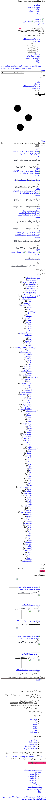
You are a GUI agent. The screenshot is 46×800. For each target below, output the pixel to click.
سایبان (29, 360)
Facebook (10, 757)
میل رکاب (27, 554)
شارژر (29, 307)
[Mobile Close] (44, 766)
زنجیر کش (27, 506)
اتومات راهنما (26, 299)
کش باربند (27, 368)
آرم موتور (27, 379)
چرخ (29, 485)
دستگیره (28, 491)
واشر (29, 345)
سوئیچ (29, 516)
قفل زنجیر (27, 366)
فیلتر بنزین (27, 436)
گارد (29, 373)
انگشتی (28, 316)
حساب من (36, 5)
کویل (29, 309)
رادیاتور (28, 499)
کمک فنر (28, 542)
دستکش (28, 356)
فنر (30, 529)
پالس (12, 66)
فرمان (29, 525)
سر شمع (28, 514)
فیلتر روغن (27, 438)
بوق (30, 466)
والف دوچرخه (31, 292)
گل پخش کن (26, 407)
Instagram (24, 757)
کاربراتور (28, 335)
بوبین (29, 301)
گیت (29, 339)
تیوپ (29, 419)
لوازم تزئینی (31, 50)
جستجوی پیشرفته (30, 748)
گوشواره (28, 548)
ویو (28, 68)
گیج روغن (27, 550)
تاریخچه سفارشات (30, 746)
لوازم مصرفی (31, 45)
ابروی (29, 381)
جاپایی (29, 478)
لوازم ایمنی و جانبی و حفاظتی (25, 347)
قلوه (29, 535)
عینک (29, 364)
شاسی (29, 521)
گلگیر (29, 546)
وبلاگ (38, 9)
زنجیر (29, 426)
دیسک (29, 421)
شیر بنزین (27, 523)
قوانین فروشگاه (34, 11)
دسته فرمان (26, 392)
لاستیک (28, 442)
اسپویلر (28, 453)
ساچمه (28, 510)
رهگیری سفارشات (33, 56)
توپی (29, 476)
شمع (29, 430)
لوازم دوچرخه (7, 68)
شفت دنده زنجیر (25, 333)
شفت (29, 330)
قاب (29, 531)
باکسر (5, 66)
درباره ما (34, 740)
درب (29, 489)
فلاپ (29, 527)
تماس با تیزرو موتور (33, 58)
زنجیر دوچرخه (31, 286)
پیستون (28, 320)
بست (29, 461)
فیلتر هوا (28, 440)
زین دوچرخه (31, 288)
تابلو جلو (28, 390)
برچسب (28, 385)
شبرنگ (28, 398)
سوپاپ (37, 156)
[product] (20, 583)
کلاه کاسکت (26, 371)
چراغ (29, 483)
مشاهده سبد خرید (39, 763)
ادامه (30, 763)
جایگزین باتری (26, 305)
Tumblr (31, 757)
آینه (30, 451)
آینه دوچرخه (31, 280)
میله (29, 556)
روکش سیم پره (25, 394)
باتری (29, 413)
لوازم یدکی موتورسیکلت (31, 39)
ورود (38, 13)
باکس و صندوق (25, 352)
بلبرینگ (28, 415)
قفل (29, 533)
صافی (42, 571)
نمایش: (42, 145)
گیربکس (28, 341)
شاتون (29, 328)
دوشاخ (29, 497)
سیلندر (29, 326)
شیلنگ (29, 432)
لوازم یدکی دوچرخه (33, 278)
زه (30, 396)
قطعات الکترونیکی (29, 297)
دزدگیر (29, 354)
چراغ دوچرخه (31, 284)
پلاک (29, 387)
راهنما (29, 502)
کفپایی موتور (26, 404)
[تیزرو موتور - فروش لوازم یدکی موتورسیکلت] (39, 19)
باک (30, 459)
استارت (28, 455)
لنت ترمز (28, 445)
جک (30, 480)
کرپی (29, 537)
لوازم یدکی (32, 43)
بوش (29, 464)
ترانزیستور (27, 303)
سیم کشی (27, 518)
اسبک (29, 314)
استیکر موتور (26, 383)
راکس (19, 66)
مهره (29, 552)
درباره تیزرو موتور (33, 7)
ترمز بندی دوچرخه (29, 282)
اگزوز (29, 457)
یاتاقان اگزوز (26, 561)
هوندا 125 (35, 66)
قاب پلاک (28, 400)
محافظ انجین (26, 375)
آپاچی (27, 66)
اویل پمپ (28, 318)
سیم (29, 428)
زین (30, 508)
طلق (29, 362)
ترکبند (29, 474)
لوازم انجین (32, 47)
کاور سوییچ (27, 402)
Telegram (38, 757)
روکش (29, 358)
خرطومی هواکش (25, 487)
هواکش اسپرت (26, 409)
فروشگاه (37, 54)
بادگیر (29, 349)
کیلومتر (28, 544)
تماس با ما (33, 742)
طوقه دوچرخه (30, 290)
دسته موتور (27, 493)
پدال (29, 468)
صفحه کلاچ (27, 434)
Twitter (17, 757)
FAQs (38, 62)
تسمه (29, 417)
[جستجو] (20, 28)
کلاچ (29, 337)
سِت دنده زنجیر (25, 512)
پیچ (30, 472)
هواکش (28, 559)
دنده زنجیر (27, 495)
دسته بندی (36, 41)
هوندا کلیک (20, 68)
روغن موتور (27, 423)
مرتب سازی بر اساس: (36, 143)
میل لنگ (28, 343)
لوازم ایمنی (32, 52)
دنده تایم (28, 322)
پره (30, 470)
